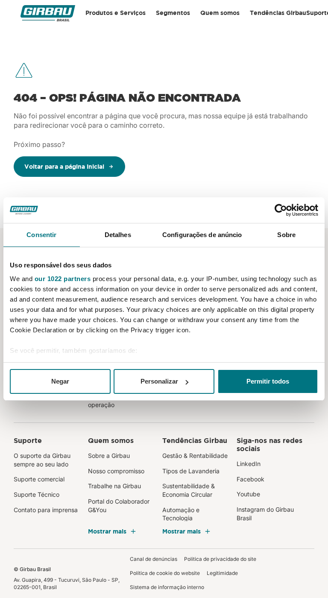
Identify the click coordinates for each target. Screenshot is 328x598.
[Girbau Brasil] (47, 13)
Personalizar (159, 381)
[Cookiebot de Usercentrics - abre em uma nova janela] (280, 210)
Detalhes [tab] (118, 234)
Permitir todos (267, 381)
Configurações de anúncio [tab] (202, 234)
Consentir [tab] (41, 234)
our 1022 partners (63, 278)
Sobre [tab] (286, 234)
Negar (60, 381)
